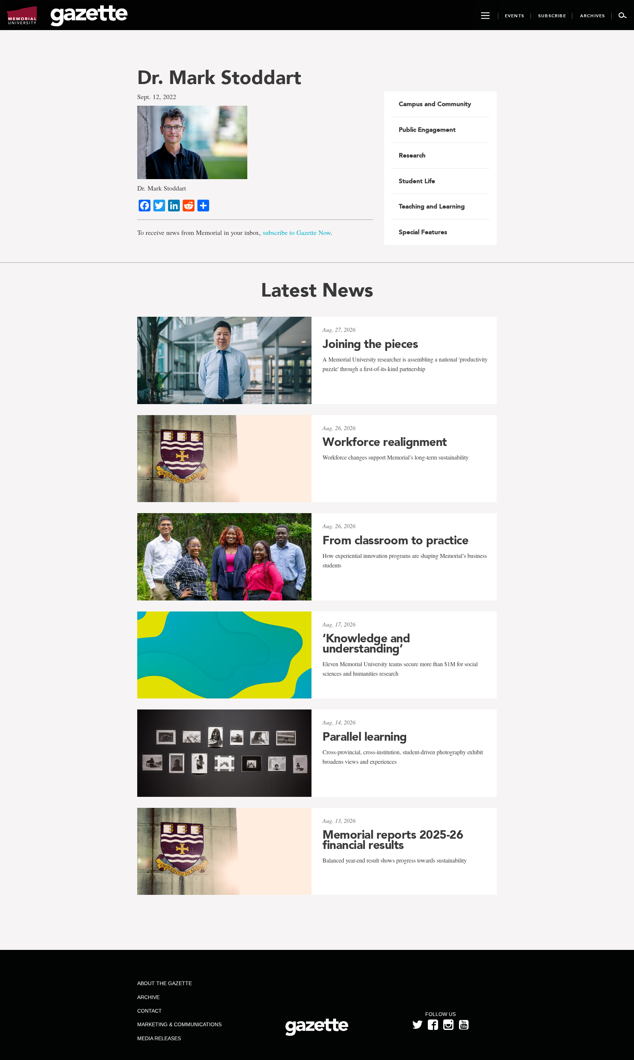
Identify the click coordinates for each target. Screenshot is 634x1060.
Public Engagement (427, 129)
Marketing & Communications (179, 1024)
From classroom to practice (395, 540)
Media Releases (159, 1038)
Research (412, 155)
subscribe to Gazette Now (297, 232)
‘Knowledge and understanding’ (366, 643)
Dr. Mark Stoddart (219, 77)
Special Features (423, 232)
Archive (148, 997)
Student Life (417, 181)
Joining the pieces (370, 344)
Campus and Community (435, 104)
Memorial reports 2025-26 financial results (393, 840)
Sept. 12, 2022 (156, 96)
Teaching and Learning (432, 206)
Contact (149, 1011)
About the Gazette (164, 983)
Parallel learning (365, 737)
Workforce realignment (385, 442)
